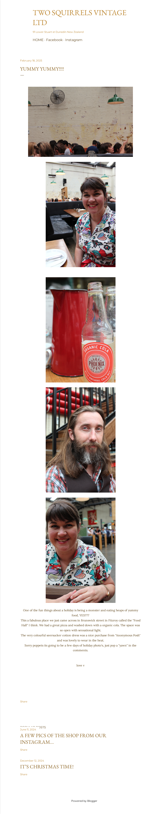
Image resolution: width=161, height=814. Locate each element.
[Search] (138, 12)
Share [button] (23, 701)
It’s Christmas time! (47, 766)
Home (38, 40)
